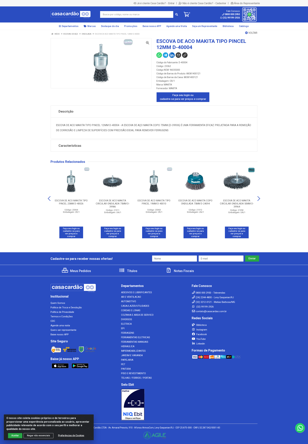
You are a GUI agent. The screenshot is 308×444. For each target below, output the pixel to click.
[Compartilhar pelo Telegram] (165, 55)
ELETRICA (126, 323)
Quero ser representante (63, 330)
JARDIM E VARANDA (132, 355)
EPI (122, 328)
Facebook (201, 334)
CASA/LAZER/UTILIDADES (135, 305)
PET (123, 364)
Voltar (252, 32)
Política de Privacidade (62, 312)
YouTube (201, 339)
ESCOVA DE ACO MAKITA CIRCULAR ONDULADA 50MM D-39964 (237, 203)
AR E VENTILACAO (131, 296)
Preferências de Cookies (71, 435)
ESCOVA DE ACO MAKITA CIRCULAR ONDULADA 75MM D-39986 (113, 203)
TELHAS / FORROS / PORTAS (136, 377)
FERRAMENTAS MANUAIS (134, 341)
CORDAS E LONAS (130, 310)
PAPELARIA (127, 359)
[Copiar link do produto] (185, 55)
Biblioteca (201, 325)
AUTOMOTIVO (128, 301)
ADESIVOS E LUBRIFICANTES (136, 292)
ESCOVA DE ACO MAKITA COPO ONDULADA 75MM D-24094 (195, 202)
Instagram (201, 329)
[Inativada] (154, 404)
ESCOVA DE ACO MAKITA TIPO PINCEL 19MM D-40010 (154, 202)
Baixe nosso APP (60, 334)
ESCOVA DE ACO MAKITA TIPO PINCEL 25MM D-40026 (71, 202)
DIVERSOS (126, 319)
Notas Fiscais (183, 271)
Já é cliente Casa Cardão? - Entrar (156, 3)
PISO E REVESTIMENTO (133, 373)
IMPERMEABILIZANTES (133, 350)
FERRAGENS (127, 332)
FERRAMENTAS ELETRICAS (135, 337)
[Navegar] (49, 198)
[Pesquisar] (176, 14)
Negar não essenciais (38, 435)
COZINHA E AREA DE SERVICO (137, 314)
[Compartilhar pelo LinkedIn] (172, 55)
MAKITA (168, 84)
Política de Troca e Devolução (66, 307)
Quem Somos (58, 303)
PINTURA (126, 368)
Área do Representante (247, 3)
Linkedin (200, 343)
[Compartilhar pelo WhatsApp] (159, 55)
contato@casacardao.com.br (211, 311)
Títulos (131, 271)
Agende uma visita (60, 325)
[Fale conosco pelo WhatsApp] (300, 428)
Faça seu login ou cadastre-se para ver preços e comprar (183, 97)
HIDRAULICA (127, 346)
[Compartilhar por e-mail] (178, 55)
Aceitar (15, 435)
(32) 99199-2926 (231, 17)
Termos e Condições (62, 316)
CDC (53, 321)
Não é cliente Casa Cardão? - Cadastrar (204, 3)
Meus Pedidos (80, 271)
